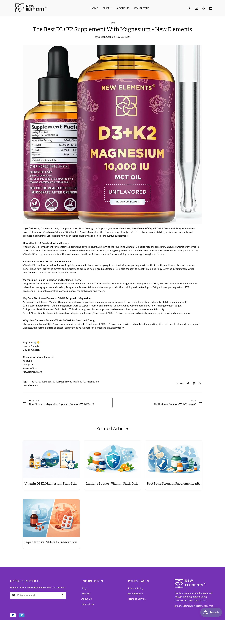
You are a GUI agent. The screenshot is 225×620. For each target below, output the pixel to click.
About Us (86, 598)
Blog (83, 588)
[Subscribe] (62, 595)
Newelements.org (32, 371)
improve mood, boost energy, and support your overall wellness (96, 228)
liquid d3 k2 (79, 381)
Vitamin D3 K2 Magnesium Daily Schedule (52, 483)
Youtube (27, 360)
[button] (210, 8)
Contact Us (141, 8)
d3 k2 (35, 381)
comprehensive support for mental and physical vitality (94, 327)
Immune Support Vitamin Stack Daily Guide (113, 483)
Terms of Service (137, 598)
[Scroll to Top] (219, 603)
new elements (30, 385)
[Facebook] (188, 383)
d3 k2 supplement (62, 381)
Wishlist (85, 593)
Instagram (28, 364)
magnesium (93, 381)
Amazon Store (30, 368)
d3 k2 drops (45, 381)
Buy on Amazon (31, 349)
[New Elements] (31, 8)
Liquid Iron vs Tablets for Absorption (50, 542)
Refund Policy (135, 593)
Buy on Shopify (31, 345)
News (112, 23)
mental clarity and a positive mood (57, 272)
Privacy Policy (135, 588)
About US (123, 8)
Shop (106, 8)
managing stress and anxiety (50, 287)
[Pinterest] (194, 383)
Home (94, 8)
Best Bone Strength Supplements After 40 (174, 483)
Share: (179, 383)
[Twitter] (200, 383)
